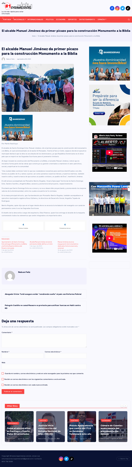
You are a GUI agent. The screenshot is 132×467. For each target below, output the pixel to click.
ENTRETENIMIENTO (87, 19)
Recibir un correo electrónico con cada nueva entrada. (26, 385)
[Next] (125, 405)
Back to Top (124, 458)
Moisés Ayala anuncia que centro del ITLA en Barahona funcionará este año (50, 429)
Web (3, 363)
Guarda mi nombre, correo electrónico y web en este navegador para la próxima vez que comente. (44, 373)
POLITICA (50, 19)
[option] (19, 426)
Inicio (34, 36)
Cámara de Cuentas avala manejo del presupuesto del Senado (80, 429)
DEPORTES (72, 19)
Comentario (7, 332)
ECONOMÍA (60, 19)
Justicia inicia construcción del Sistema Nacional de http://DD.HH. (18, 429)
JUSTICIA (12, 420)
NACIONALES (19, 19)
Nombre (5, 352)
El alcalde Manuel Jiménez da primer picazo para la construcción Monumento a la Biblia (69, 36)
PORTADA (7, 19)
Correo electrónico (53, 352)
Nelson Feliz (10, 59)
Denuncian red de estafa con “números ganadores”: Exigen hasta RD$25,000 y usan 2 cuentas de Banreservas (112, 426)
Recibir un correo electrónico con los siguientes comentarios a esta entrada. (35, 379)
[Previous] (122, 405)
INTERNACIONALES (35, 19)
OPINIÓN (101, 19)
